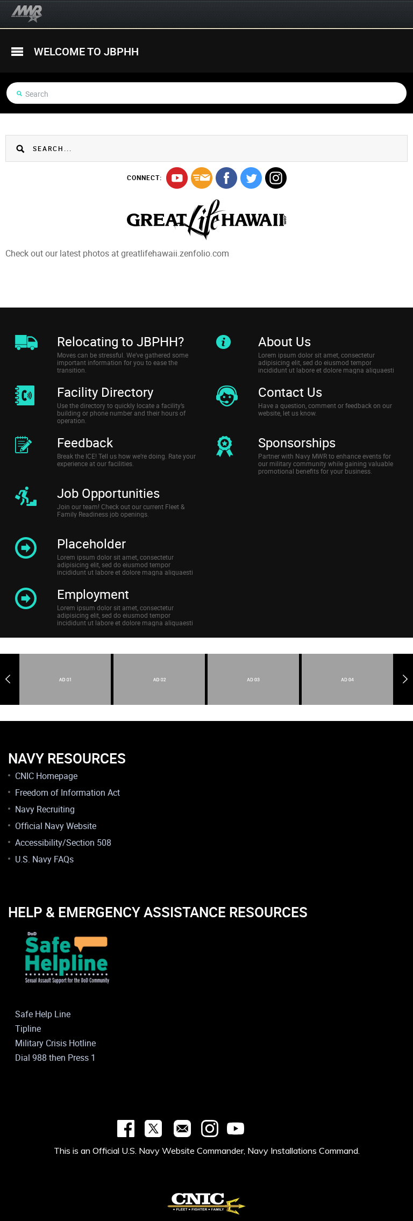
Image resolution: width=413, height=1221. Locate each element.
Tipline (28, 1028)
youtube (177, 178)
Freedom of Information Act (67, 792)
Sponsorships (297, 442)
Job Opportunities (108, 493)
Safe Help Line (42, 1014)
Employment (93, 594)
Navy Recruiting (45, 809)
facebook (226, 178)
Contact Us (290, 392)
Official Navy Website (55, 826)
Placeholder (91, 543)
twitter (251, 178)
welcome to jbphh (86, 51)
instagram (276, 178)
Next (405, 679)
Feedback (85, 442)
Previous (7, 679)
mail (201, 178)
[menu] (17, 52)
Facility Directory (105, 392)
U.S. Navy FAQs (44, 859)
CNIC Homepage (46, 776)
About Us (284, 341)
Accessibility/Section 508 (63, 842)
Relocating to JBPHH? (120, 341)
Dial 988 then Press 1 (55, 1057)
